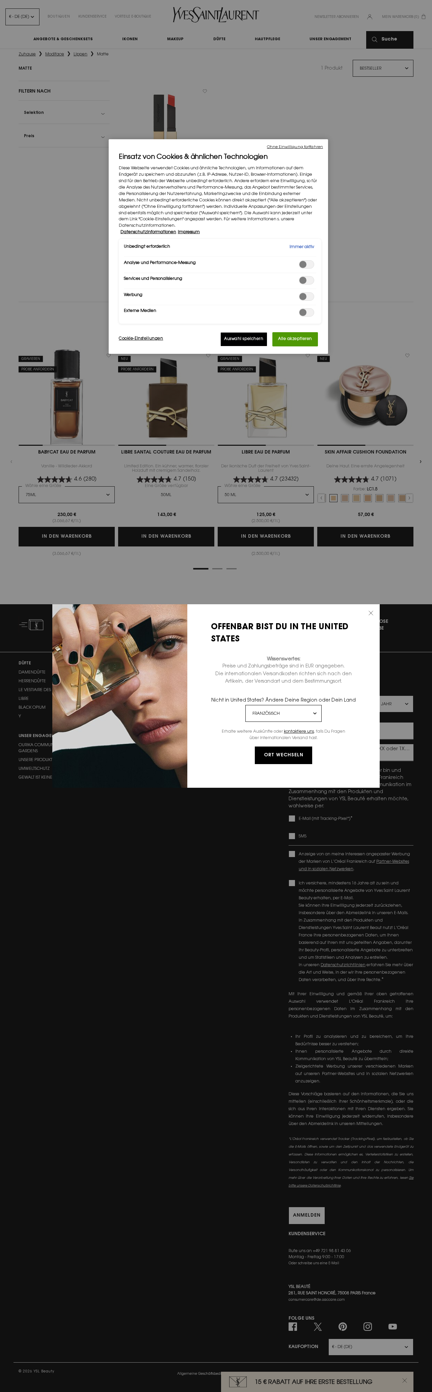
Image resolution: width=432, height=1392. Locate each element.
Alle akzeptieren (295, 339)
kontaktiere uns (299, 732)
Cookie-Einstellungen (141, 339)
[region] (218, 246)
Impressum (189, 232)
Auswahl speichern (244, 339)
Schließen (371, 613)
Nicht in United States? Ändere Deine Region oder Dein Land (283, 700)
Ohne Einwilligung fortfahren (295, 147)
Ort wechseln (283, 755)
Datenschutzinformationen (148, 232)
